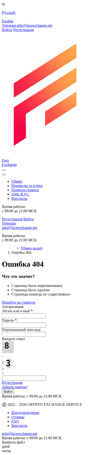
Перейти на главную (18, 302)
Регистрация (23, 30)
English (7, 21)
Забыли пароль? (15, 387)
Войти (7, 30)
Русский (8, 13)
